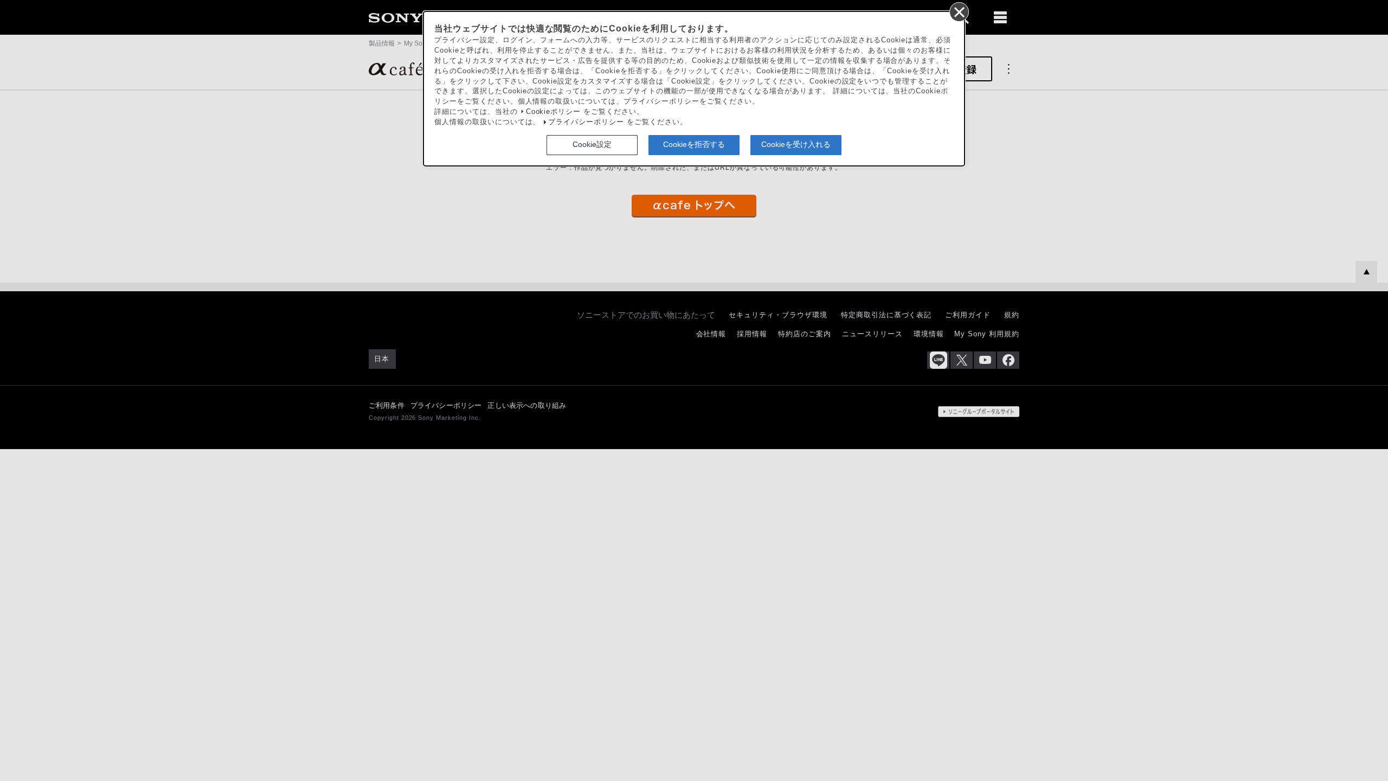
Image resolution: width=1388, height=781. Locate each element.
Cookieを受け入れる (796, 144)
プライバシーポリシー (586, 122)
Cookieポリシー (553, 112)
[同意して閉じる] (958, 11)
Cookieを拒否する (694, 144)
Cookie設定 (592, 144)
